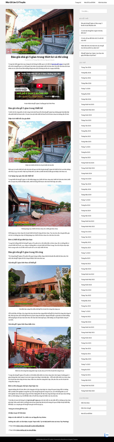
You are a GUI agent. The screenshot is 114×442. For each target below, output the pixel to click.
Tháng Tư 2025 (85, 147)
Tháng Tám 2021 (86, 348)
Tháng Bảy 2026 (86, 72)
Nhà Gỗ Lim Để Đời (89, 2)
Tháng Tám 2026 (86, 67)
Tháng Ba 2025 (85, 152)
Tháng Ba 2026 (85, 94)
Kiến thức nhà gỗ (86, 408)
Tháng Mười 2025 (86, 115)
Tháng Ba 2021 (85, 369)
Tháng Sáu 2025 (86, 136)
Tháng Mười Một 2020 (88, 391)
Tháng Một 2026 (86, 99)
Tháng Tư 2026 (85, 88)
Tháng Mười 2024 (86, 173)
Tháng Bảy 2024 (86, 189)
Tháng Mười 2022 (86, 285)
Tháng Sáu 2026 (86, 78)
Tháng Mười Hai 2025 (87, 104)
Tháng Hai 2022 (86, 316)
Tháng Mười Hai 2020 (87, 385)
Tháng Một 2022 (86, 322)
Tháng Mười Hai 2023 (87, 221)
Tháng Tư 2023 (85, 253)
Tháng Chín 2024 (86, 179)
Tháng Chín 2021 (86, 343)
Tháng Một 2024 (86, 216)
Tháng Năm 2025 (86, 141)
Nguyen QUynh (49, 60)
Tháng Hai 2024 (86, 210)
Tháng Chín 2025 (86, 120)
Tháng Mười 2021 (86, 338)
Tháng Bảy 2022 (86, 300)
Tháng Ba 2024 (85, 205)
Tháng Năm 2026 (86, 83)
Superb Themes (73, 439)
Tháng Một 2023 (86, 269)
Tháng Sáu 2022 (86, 306)
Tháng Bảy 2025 (86, 131)
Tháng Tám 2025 (86, 125)
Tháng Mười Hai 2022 (87, 274)
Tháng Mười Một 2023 (88, 226)
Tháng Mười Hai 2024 (87, 163)
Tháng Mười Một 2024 (88, 168)
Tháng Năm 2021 (86, 359)
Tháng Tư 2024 (85, 200)
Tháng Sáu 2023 (86, 247)
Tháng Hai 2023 (86, 263)
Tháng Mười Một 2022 (88, 279)
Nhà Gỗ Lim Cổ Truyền (15, 2)
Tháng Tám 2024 (86, 184)
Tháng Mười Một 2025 (88, 110)
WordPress (64, 439)
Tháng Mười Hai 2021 (87, 327)
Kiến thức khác (102, 2)
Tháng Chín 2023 (86, 231)
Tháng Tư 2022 (85, 311)
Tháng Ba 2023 (85, 258)
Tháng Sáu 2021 (86, 353)
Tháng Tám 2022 (86, 295)
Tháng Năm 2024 (86, 194)
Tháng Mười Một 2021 (88, 332)
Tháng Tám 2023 (86, 237)
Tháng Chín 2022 (86, 290)
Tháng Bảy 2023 (86, 242)
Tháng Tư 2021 (85, 364)
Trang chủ (78, 2)
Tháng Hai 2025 (86, 157)
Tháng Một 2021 (86, 380)
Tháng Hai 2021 (86, 375)
